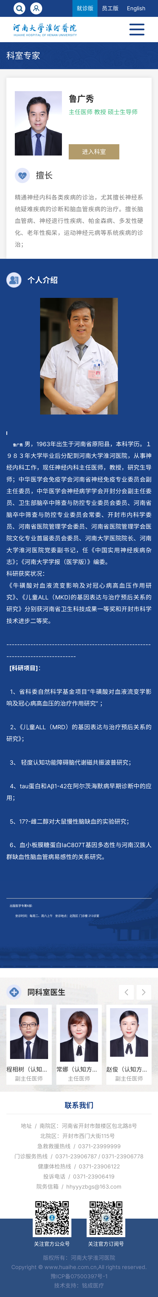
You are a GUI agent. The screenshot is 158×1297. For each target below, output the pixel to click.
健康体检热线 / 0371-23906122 (79, 1166)
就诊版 (85, 8)
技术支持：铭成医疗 (79, 1285)
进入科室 (94, 151)
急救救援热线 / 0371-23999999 (79, 1146)
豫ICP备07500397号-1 (79, 1276)
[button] (126, 992)
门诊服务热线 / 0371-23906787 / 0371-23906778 (78, 1156)
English (136, 8)
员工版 (110, 8)
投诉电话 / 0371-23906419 (79, 1176)
